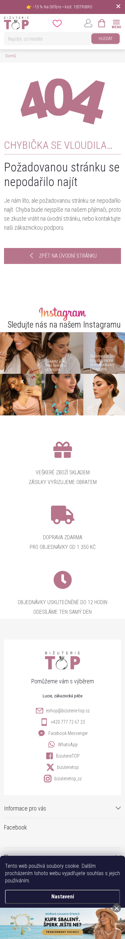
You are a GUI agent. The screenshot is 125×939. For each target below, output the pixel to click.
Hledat (106, 38)
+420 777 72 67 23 (68, 722)
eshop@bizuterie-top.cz (68, 710)
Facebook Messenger (68, 733)
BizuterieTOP (68, 756)
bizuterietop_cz (68, 778)
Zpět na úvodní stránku (68, 256)
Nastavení (62, 896)
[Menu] (116, 23)
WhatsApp (68, 744)
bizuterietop (68, 767)
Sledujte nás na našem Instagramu (64, 325)
